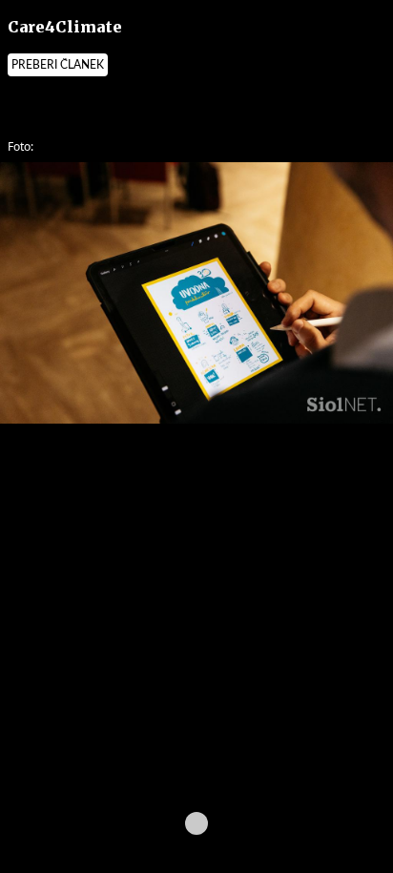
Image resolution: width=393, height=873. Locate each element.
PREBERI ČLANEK (57, 65)
